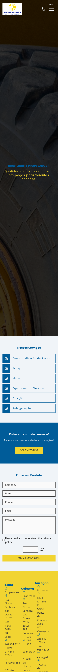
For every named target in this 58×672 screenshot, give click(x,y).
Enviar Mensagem (29, 558)
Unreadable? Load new (42, 549)
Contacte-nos (29, 450)
